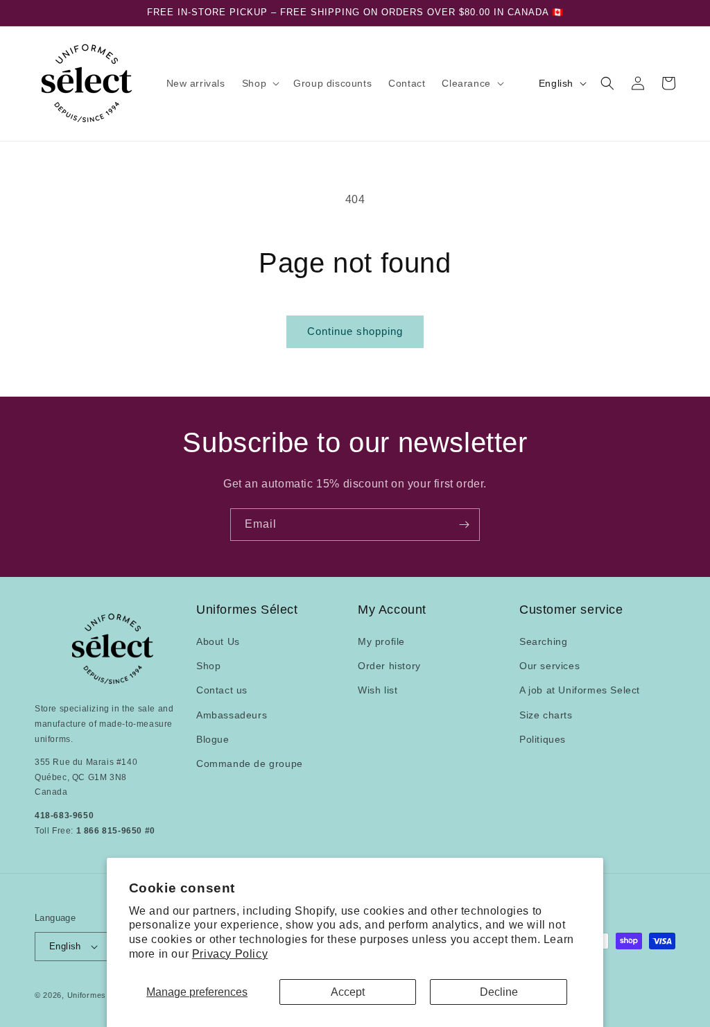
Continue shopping (355, 331)
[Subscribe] (464, 524)
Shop (208, 665)
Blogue (213, 739)
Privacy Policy (230, 954)
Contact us (222, 690)
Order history (389, 665)
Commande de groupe (249, 763)
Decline (499, 992)
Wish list (377, 690)
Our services (549, 665)
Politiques (542, 739)
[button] (259, 83)
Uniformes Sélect (99, 995)
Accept (348, 992)
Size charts (546, 714)
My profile (381, 641)
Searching (543, 641)
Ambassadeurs (231, 714)
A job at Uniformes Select (579, 690)
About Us (218, 641)
